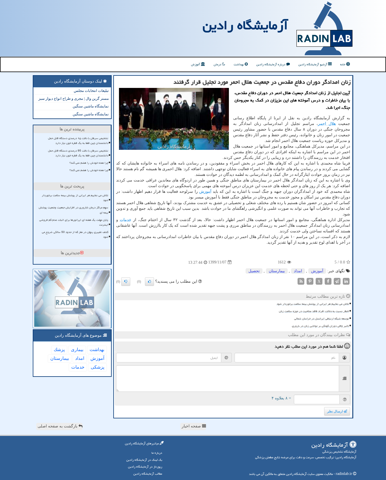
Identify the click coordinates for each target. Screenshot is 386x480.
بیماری (77, 349)
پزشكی (97, 367)
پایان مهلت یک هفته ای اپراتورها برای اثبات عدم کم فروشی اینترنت (73, 222)
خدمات (125, 220)
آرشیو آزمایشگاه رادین (313, 64)
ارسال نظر (335, 411)
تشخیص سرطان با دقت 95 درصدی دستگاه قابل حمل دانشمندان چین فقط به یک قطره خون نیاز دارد (78, 153)
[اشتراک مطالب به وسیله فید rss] (301, 281)
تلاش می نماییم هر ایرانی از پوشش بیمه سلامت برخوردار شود (313, 304)
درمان (218, 64)
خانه (343, 64)
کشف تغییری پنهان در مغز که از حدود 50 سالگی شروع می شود (75, 234)
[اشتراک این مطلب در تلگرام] (337, 281)
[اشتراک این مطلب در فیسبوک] (328, 281)
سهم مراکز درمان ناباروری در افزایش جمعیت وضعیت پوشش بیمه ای (73, 210)
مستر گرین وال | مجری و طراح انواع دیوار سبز (73, 98)
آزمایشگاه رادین (245, 25)
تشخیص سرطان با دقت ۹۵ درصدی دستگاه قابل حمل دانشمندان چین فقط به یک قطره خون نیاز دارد (78, 140)
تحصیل (254, 271)
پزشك (59, 349)
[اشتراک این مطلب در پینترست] (310, 281)
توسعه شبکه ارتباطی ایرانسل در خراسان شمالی (321, 318)
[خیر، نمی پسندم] (125, 281)
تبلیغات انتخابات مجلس (91, 90)
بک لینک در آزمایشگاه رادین (144, 460)
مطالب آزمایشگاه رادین (147, 474)
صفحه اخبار (192, 426)
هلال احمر (327, 124)
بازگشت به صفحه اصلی (58, 426)
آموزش (196, 64)
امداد (298, 271)
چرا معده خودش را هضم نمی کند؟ (89, 163)
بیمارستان (277, 271)
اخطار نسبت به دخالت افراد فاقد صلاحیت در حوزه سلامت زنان (314, 311)
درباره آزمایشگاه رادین (271, 64)
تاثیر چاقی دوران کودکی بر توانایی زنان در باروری (320, 326)
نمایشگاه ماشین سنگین (91, 106)
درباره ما (156, 453)
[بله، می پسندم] (149, 281)
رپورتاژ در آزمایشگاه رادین (145, 467)
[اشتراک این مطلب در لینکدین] (346, 281)
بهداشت (239, 64)
